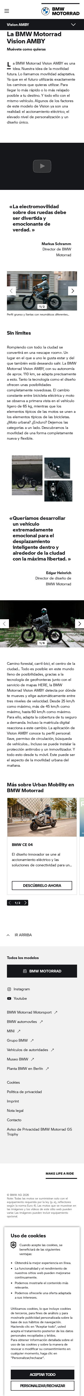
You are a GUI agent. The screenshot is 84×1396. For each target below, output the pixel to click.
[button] (6, 11)
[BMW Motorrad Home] (60, 11)
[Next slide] (72, 290)
